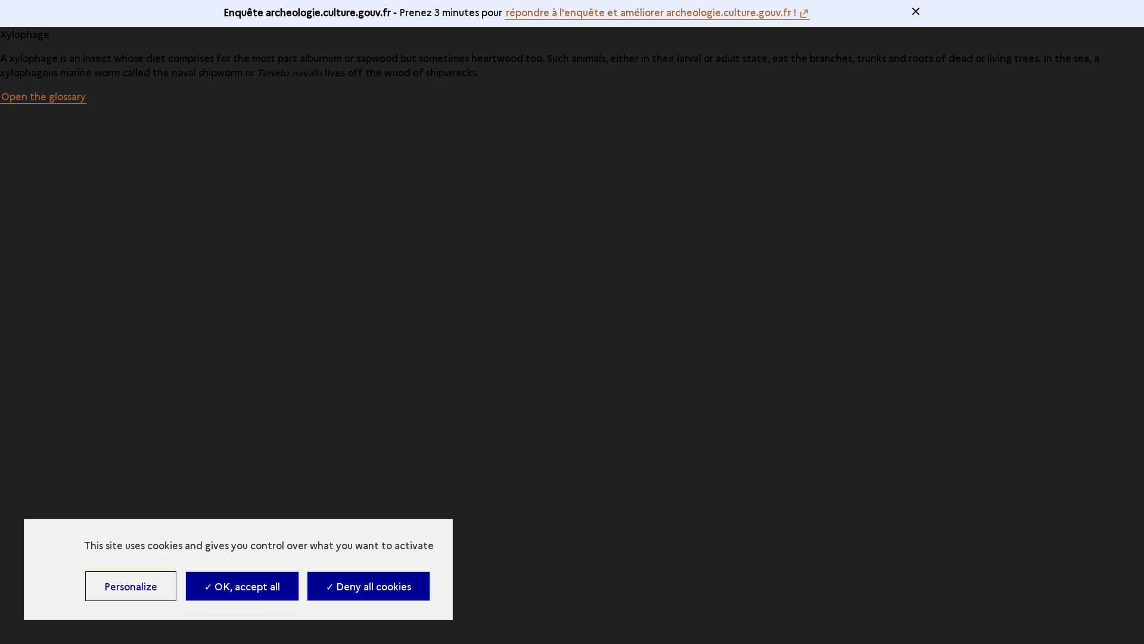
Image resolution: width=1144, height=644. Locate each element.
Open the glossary (43, 96)
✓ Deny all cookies (368, 586)
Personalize (130, 586)
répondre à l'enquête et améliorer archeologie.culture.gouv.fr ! (651, 11)
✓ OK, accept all (242, 586)
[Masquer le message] (916, 11)
